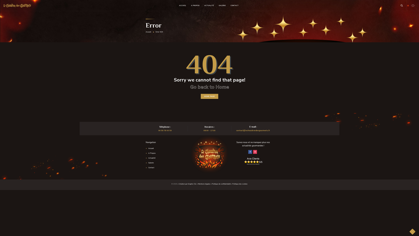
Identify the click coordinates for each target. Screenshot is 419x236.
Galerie (222, 6)
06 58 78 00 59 (165, 130)
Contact (235, 6)
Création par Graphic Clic (187, 184)
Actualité (209, 6)
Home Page (209, 96)
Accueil (182, 6)
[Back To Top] (412, 231)
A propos (195, 6)
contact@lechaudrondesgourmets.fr (253, 130)
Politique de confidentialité (221, 184)
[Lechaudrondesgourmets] (17, 5)
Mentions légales (204, 184)
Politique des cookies (239, 184)
